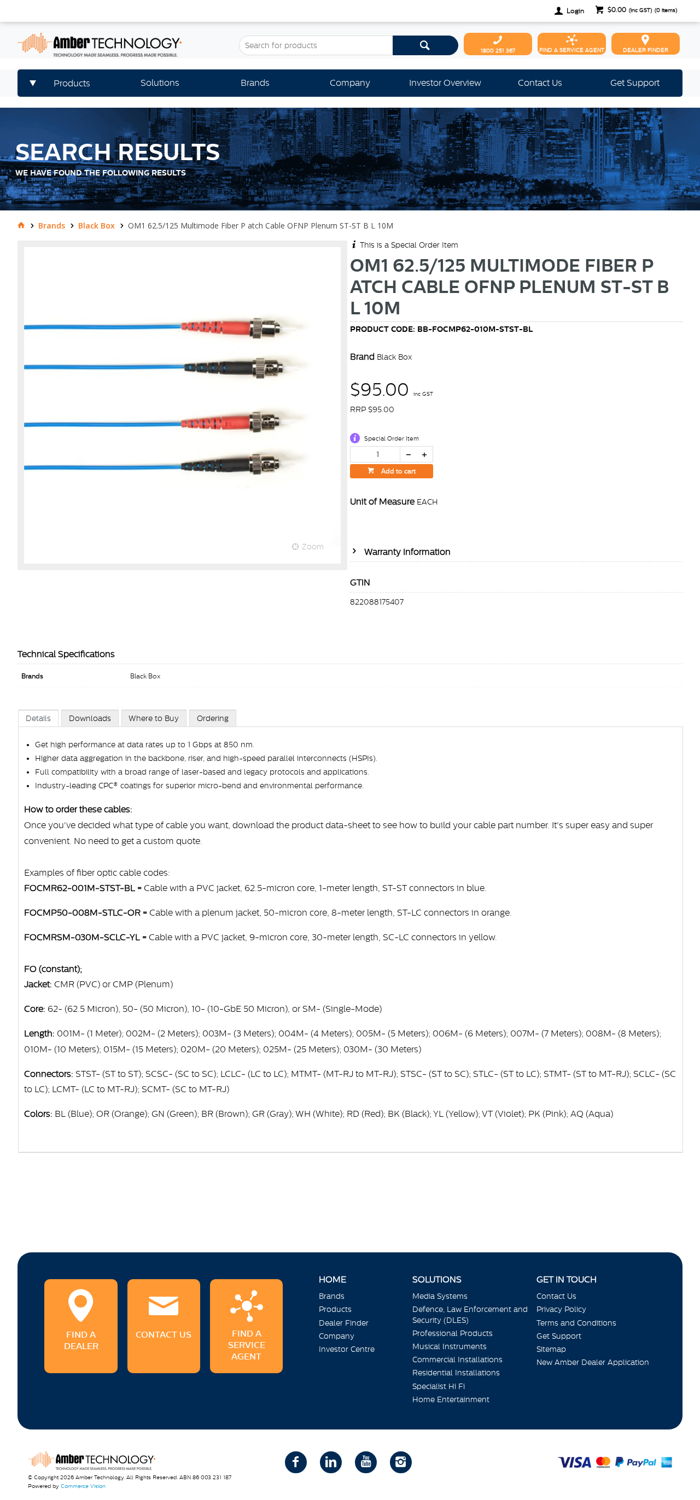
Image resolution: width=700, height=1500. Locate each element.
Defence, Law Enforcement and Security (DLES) (470, 1314)
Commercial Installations (457, 1359)
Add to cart (398, 471)
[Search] (425, 45)
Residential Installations (456, 1372)
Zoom (313, 546)
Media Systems (440, 1296)
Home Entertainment (450, 1399)
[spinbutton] (375, 454)
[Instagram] (401, 1462)
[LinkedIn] (331, 1462)
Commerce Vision (83, 1486)
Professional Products (452, 1333)
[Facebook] (296, 1462)
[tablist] (351, 942)
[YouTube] (366, 1462)
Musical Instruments (449, 1346)
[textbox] (315, 45)
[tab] (38, 718)
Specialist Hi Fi (438, 1386)
